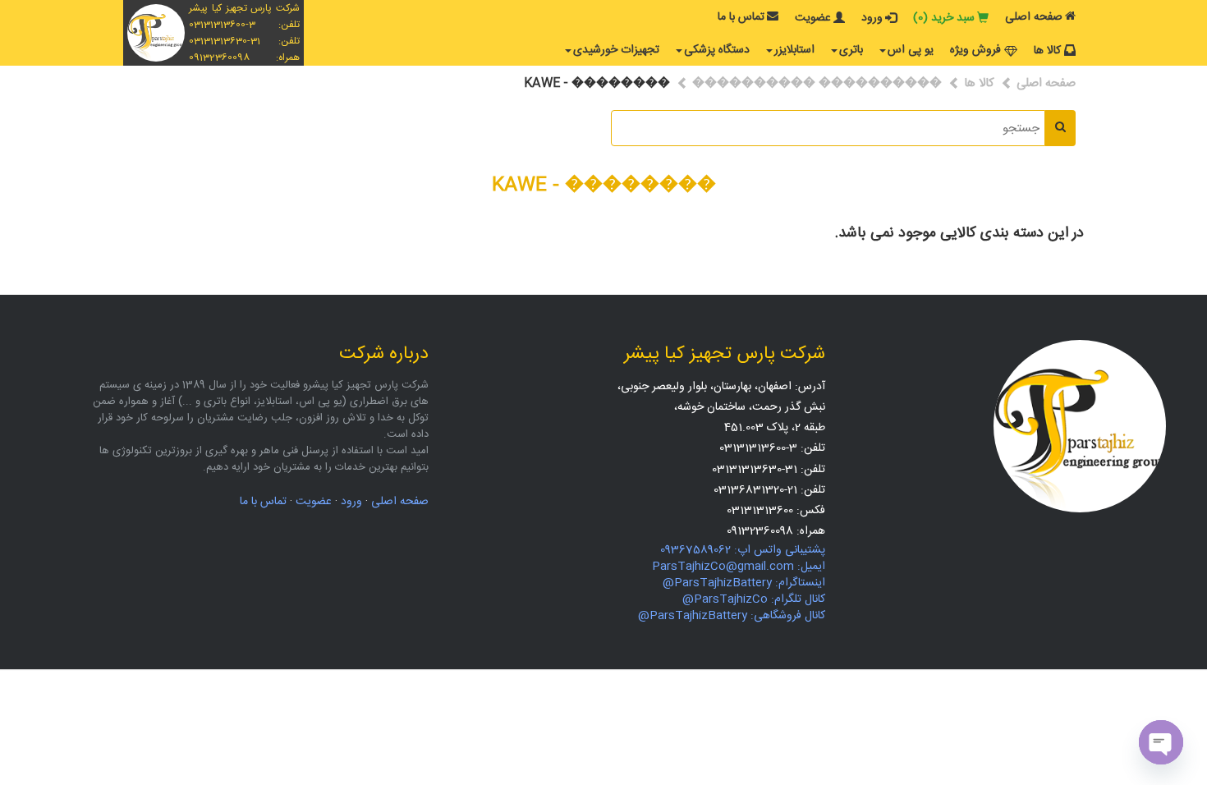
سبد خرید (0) (944, 18)
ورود (872, 18)
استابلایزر (794, 50)
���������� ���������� (817, 83)
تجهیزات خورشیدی (616, 50)
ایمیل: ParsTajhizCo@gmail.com (738, 566)
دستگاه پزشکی (717, 50)
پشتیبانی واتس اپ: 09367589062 (742, 550)
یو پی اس (911, 50)
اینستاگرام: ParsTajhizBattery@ (744, 583)
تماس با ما (741, 17)
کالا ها (1047, 51)
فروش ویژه (975, 50)
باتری (851, 50)
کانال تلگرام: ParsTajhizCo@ (753, 599)
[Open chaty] (1161, 742)
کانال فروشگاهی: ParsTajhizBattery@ (731, 616)
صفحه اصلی (1033, 17)
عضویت (813, 18)
